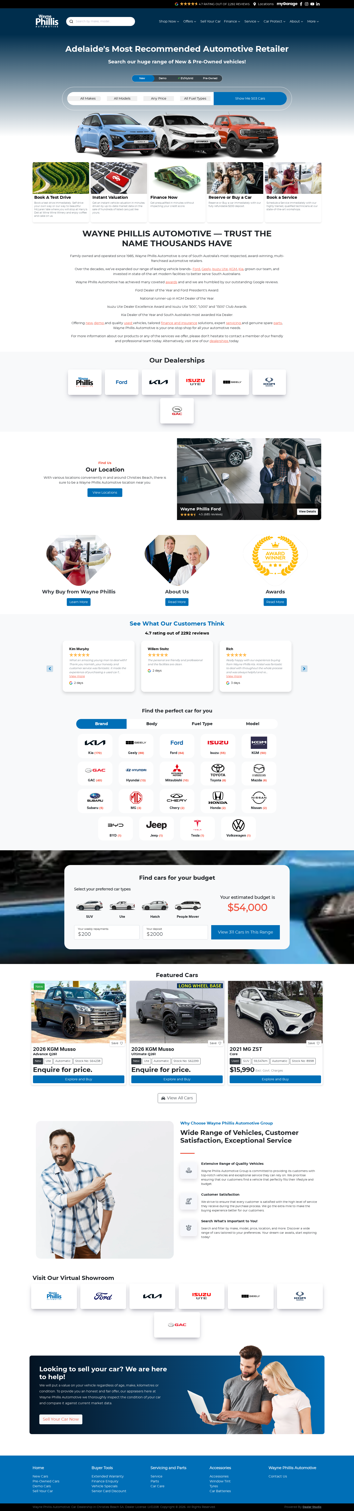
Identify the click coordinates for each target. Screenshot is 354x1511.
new (89, 323)
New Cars (40, 1476)
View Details (307, 511)
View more (77, 676)
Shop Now (167, 21)
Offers (188, 21)
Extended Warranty (108, 1476)
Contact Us (278, 1476)
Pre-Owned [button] (210, 78)
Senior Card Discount (109, 1491)
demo (99, 323)
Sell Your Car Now (61, 1419)
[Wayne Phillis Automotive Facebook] (302, 4)
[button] (185, 78)
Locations (266, 4)
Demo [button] (163, 78)
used (128, 323)
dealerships (219, 341)
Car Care (158, 1486)
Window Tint (220, 1481)
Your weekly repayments (93, 929)
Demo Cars (42, 1486)
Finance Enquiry (105, 1481)
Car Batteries (220, 1491)
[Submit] (71, 21)
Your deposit (154, 929)
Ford (196, 269)
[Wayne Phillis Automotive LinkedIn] (318, 4)
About (295, 21)
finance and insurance (179, 323)
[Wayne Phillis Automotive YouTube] (313, 4)
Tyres (214, 1486)
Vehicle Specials (105, 1486)
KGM (233, 269)
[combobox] (100, 21)
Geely (206, 269)
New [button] (142, 78)
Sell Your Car (210, 21)
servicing (234, 323)
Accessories (219, 1476)
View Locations (105, 492)
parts (277, 323)
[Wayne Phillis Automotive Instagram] (307, 4)
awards (171, 282)
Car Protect (273, 21)
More (311, 21)
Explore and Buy (78, 1079)
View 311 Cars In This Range (245, 932)
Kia (240, 269)
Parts (155, 1481)
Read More (177, 602)
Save (114, 1043)
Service (250, 21)
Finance (230, 21)
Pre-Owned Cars (46, 1481)
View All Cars (180, 1098)
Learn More (78, 602)
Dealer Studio (312, 1507)
